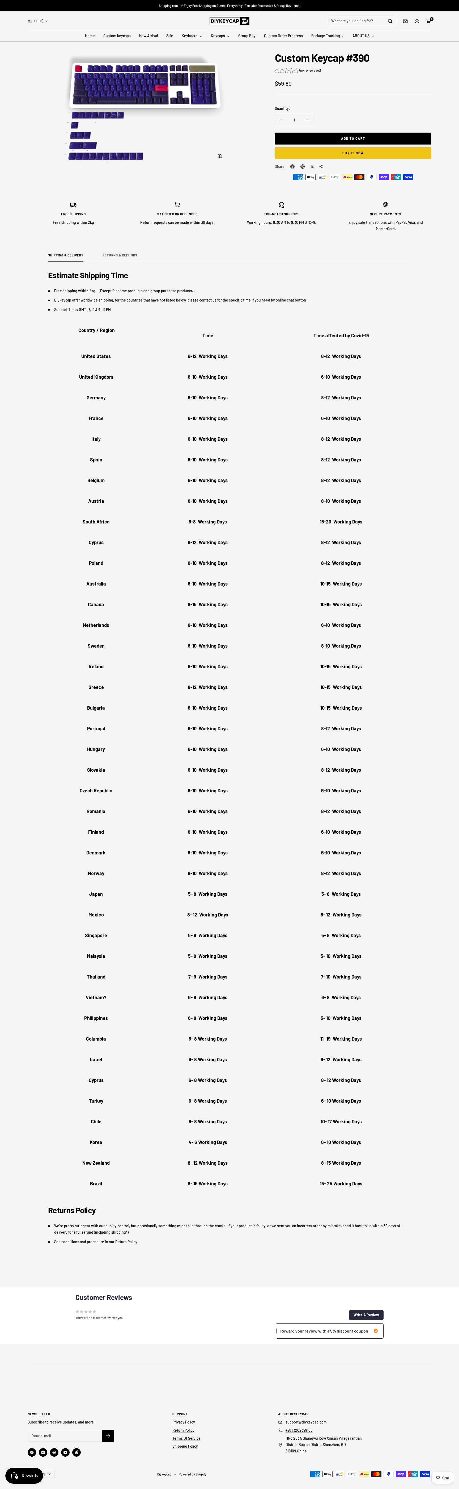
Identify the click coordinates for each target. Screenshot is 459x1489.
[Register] (108, 1436)
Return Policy (183, 1430)
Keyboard (190, 36)
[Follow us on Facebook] (32, 1452)
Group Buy (247, 36)
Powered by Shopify (192, 1474)
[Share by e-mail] (321, 166)
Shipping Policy (185, 1446)
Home (90, 36)
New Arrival (148, 36)
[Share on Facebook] (292, 166)
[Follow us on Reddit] (76, 1452)
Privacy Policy (183, 1422)
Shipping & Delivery (65, 255)
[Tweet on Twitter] (312, 166)
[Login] (417, 21)
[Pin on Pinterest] (302, 166)
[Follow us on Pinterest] (54, 1452)
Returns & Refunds (120, 255)
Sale (169, 36)
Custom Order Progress (283, 36)
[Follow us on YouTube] (65, 1452)
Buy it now (353, 153)
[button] (298, 71)
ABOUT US (361, 36)
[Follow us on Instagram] (43, 1452)
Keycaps (218, 36)
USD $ (38, 21)
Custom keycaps (117, 36)
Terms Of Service (186, 1438)
